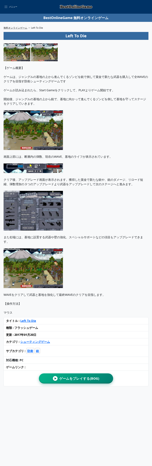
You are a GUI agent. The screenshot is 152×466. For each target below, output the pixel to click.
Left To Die (28, 321)
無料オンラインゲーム (15, 27)
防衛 (30, 351)
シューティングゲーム (35, 342)
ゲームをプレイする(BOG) (76, 378)
